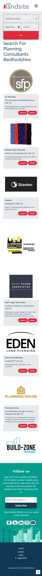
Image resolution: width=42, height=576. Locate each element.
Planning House (12, 408)
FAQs (21, 555)
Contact (21, 552)
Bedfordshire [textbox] (10, 27)
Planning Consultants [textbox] (13, 19)
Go (21, 35)
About (21, 548)
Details (32, 113)
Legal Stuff (22, 558)
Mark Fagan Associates (15, 302)
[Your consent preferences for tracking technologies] (38, 572)
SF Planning (10, 97)
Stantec (8, 200)
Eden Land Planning (14, 357)
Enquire (23, 113)
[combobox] (21, 16)
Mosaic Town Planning (15, 150)
